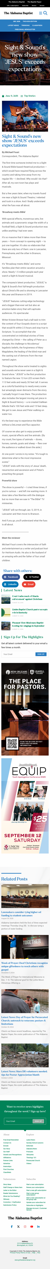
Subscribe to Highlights (34, 1205)
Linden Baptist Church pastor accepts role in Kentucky (29, 611)
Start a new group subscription (32, 1194)
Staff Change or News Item (12, 1187)
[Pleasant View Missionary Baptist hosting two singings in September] (5, 625)
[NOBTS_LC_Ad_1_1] (25, 709)
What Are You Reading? (11, 1196)
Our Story (6, 1149)
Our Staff (6, 1152)
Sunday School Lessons (34, 1143)
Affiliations (7, 1158)
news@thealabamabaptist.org (25, 1260)
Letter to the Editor (10, 1190)
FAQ (38, 1253)
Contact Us (7, 1143)
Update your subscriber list (35, 1202)
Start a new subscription (35, 1184)
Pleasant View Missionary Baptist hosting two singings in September (28, 624)
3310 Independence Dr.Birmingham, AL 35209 (25, 1244)
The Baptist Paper (34, 2)
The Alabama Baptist (17, 2)
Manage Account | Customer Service (36, 1209)
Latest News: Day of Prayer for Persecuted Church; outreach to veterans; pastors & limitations (24, 1020)
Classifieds (37, 25)
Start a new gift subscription (36, 1190)
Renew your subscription (35, 1187)
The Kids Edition (30, 21)
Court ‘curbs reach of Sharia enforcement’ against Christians (27, 597)
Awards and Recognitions (12, 1155)
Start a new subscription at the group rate (35, 1198)
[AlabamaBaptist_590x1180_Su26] (25, 806)
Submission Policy (10, 1205)
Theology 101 (31, 1158)
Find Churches (8, 1169)
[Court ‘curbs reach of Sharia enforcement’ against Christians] (5, 599)
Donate (5, 1146)
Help (33, 1253)
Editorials (29, 1146)
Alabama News (31, 1149)
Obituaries (30, 1155)
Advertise (6, 1163)
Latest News (13, 25)
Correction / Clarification (12, 1202)
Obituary (6, 1199)
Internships (7, 1166)
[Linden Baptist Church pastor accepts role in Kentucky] (5, 612)
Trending (25, 25)
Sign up (41, 654)
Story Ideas (7, 1184)
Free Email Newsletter (25, 29)
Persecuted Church (33, 1161)
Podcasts (29, 1152)
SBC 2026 (16, 21)
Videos (28, 1163)
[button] (45, 13)
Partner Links (8, 1161)
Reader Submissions (10, 1193)
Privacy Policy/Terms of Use (20, 1253)
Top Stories (29, 96)
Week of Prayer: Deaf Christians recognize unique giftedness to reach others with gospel (24, 966)
